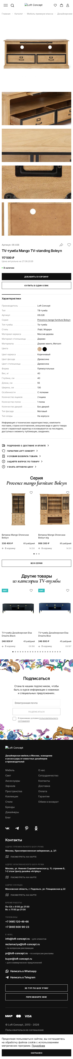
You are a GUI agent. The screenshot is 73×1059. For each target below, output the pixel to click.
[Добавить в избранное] (69, 245)
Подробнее (38, 1045)
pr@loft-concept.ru (16, 953)
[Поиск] (12, 5)
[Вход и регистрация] (67, 5)
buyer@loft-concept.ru (18, 958)
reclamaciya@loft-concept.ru (22, 944)
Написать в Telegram (22, 977)
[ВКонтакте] (7, 828)
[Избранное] (55, 5)
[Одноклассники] (36, 828)
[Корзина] (61, 5)
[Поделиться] (61, 245)
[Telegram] (17, 828)
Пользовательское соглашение (24, 1029)
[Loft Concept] (37, 5)
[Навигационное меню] (6, 5)
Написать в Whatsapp (23, 971)
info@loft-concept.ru (17, 938)
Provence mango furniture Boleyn (54, 320)
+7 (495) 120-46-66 (17, 921)
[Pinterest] (26, 828)
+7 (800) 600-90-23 (17, 926)
